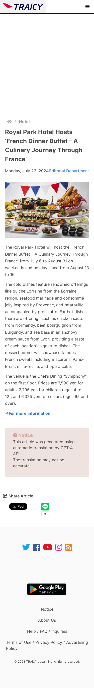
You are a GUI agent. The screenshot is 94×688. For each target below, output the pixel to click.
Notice (47, 609)
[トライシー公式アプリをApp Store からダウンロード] (50, 567)
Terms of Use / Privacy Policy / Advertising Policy (47, 645)
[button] (87, 6)
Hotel (24, 121)
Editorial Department (69, 170)
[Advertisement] (47, 63)
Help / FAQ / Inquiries (47, 631)
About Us (47, 620)
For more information (29, 413)
